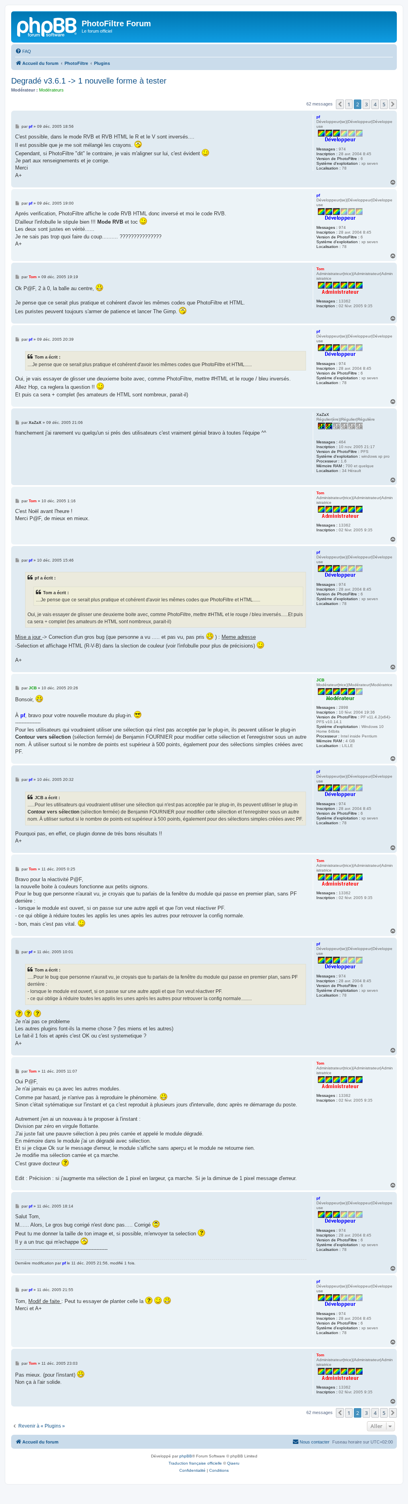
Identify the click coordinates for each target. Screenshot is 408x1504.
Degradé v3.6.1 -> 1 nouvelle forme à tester (89, 80)
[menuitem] (23, 51)
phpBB (185, 1456)
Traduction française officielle (195, 1463)
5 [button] (383, 104)
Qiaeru (233, 1463)
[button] (340, 104)
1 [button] (348, 104)
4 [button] (375, 104)
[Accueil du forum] (47, 26)
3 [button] (366, 104)
